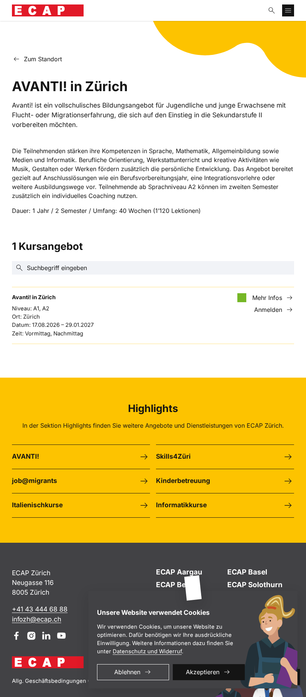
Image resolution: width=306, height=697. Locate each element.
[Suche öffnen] (271, 10)
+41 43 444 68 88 (40, 609)
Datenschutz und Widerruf (147, 651)
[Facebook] (16, 635)
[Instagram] (31, 635)
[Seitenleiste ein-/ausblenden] (288, 10)
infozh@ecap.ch (36, 619)
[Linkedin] (46, 635)
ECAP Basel (247, 572)
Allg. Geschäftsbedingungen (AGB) (57, 681)
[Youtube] (61, 635)
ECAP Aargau (179, 572)
